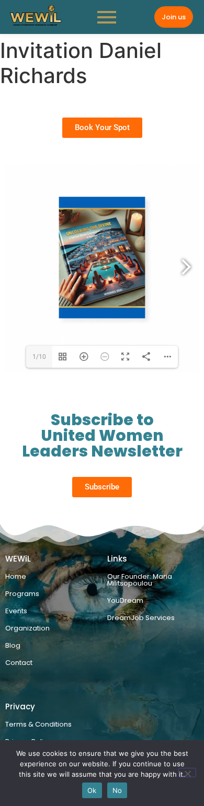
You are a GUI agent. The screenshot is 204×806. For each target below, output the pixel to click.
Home (15, 576)
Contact (18, 663)
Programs (22, 594)
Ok (92, 790)
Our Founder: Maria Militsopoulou (139, 579)
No (117, 790)
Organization (27, 628)
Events (16, 611)
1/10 (39, 356)
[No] (187, 772)
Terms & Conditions (38, 724)
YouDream (125, 600)
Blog (12, 645)
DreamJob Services (141, 618)
